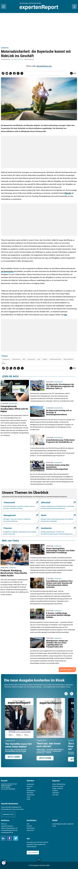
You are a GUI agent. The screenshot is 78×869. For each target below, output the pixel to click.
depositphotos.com (44, 66)
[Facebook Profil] (9, 838)
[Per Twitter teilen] (21, 73)
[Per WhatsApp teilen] (10, 73)
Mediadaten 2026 (8, 814)
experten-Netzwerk (7, 826)
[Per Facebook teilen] (14, 73)
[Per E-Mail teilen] (3, 73)
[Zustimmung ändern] (4, 862)
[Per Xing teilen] (18, 73)
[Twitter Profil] (15, 838)
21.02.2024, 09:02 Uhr (17, 59)
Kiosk (54, 826)
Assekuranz (5, 48)
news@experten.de (7, 832)
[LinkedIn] (3, 838)
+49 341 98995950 (9, 789)
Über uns (4, 824)
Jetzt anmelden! (33, 852)
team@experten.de (11, 828)
